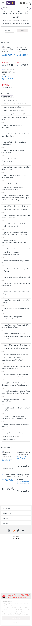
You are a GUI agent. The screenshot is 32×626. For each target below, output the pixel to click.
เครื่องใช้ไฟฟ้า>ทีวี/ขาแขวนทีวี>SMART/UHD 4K (11, 160)
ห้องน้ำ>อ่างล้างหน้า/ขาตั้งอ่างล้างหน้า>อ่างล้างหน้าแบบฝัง (10, 253)
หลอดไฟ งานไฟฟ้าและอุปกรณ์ (13, 333)
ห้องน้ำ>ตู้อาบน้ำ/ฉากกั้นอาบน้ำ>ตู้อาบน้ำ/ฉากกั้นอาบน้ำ (15, 270)
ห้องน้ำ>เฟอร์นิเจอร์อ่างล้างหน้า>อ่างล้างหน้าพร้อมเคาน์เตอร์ (13, 242)
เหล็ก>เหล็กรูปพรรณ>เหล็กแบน (13, 114)
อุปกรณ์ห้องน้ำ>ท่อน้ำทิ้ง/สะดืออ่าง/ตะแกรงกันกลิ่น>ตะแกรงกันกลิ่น (15, 217)
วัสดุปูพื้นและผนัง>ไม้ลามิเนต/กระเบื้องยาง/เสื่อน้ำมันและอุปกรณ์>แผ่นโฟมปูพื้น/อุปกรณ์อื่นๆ (15, 384)
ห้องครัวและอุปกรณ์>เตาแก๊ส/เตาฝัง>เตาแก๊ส (17, 277)
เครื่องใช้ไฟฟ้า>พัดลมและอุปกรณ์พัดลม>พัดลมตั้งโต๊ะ (12, 151)
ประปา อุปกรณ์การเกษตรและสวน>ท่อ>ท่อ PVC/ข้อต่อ (15, 426)
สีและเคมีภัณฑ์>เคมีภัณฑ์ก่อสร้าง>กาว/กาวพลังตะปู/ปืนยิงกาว (15, 338)
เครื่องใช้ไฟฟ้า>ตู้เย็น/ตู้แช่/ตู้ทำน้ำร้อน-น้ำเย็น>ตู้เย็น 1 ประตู (15, 168)
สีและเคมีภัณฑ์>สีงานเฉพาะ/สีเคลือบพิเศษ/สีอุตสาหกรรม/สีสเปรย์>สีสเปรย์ (15, 367)
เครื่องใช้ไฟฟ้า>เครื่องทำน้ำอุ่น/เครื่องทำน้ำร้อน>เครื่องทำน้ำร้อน (15, 135)
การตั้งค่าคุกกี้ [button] (16, 623)
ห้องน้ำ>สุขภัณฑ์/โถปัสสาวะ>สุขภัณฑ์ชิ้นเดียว (15, 262)
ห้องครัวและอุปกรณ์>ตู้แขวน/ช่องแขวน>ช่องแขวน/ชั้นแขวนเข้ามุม (12, 318)
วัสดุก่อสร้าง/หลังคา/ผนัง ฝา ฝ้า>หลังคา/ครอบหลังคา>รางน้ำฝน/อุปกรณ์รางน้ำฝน (14, 417)
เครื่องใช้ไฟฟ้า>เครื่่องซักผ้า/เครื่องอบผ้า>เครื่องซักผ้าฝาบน (13, 143)
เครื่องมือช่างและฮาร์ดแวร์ (12, 184)
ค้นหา (28, 8)
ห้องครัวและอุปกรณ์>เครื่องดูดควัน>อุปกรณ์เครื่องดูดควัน (15, 293)
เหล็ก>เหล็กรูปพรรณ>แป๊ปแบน (13, 107)
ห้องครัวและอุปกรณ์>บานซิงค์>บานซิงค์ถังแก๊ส (15, 309)
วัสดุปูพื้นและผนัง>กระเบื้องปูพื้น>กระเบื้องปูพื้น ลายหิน (15, 409)
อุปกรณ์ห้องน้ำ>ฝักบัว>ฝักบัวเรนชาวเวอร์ (16, 209)
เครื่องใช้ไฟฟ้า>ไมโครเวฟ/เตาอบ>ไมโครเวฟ (11, 126)
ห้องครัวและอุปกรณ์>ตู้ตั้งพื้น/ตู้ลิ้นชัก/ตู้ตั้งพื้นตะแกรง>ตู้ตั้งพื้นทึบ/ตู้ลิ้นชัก (15, 326)
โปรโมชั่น (4, 13)
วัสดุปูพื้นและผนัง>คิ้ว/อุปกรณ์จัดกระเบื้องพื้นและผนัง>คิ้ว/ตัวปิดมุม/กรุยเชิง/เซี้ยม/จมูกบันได (15, 392)
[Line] (24, 3)
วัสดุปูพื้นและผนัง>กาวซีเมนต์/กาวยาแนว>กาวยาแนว (13, 401)
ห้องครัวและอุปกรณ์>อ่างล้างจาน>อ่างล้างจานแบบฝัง (15, 301)
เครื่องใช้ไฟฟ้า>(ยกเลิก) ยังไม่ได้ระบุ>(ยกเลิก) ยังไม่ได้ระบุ (13, 177)
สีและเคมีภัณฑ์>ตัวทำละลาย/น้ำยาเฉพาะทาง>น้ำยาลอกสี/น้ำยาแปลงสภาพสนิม (15, 376)
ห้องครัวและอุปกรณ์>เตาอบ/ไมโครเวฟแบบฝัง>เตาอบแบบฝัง (15, 284)
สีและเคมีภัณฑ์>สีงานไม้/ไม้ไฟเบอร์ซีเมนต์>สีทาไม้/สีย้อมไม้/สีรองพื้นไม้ (13, 359)
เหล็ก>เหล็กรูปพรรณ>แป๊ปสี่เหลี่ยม (14, 110)
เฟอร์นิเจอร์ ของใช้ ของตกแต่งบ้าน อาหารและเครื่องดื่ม (15, 118)
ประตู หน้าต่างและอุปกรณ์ (12, 433)
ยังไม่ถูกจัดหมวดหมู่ (10, 100)
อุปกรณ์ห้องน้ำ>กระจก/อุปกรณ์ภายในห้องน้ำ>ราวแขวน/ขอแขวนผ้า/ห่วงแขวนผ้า (14, 233)
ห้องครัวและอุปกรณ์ (10, 436)
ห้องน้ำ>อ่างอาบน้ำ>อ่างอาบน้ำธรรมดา (16, 249)
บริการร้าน (11, 13)
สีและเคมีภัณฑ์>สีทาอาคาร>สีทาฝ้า (14, 354)
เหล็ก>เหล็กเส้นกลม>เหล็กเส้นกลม (14, 104)
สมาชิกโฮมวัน (19, 13)
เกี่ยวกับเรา (27, 13)
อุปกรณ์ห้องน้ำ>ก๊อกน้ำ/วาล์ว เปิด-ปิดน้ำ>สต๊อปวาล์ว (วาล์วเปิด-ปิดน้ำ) (13, 225)
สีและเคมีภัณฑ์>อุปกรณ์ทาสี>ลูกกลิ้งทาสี (16, 345)
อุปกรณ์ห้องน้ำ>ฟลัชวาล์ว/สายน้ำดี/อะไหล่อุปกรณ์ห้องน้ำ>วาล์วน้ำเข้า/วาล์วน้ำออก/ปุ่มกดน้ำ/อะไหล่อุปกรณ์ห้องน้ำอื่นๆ (15, 198)
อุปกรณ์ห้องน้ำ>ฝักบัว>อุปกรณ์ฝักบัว (15, 206)
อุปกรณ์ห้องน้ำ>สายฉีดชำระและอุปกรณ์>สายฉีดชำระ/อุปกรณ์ (12, 188)
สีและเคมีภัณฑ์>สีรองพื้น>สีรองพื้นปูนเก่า (16, 348)
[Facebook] (21, 3)
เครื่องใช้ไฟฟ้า (8, 439)
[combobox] (13, 8)
